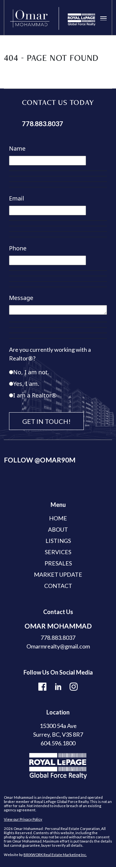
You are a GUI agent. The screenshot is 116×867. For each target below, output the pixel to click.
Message (21, 298)
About (58, 529)
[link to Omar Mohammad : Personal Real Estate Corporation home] (52, 18)
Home (58, 518)
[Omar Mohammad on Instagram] (74, 685)
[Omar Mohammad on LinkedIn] (58, 685)
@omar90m (54, 460)
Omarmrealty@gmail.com (58, 646)
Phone (17, 248)
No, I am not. (31, 372)
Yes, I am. (26, 383)
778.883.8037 (42, 123)
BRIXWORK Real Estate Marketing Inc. (55, 855)
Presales (58, 563)
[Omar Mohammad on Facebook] (42, 685)
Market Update (58, 574)
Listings (58, 540)
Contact (58, 585)
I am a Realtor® (34, 395)
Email (16, 198)
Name (17, 148)
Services (58, 551)
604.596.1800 (58, 743)
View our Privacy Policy (23, 819)
